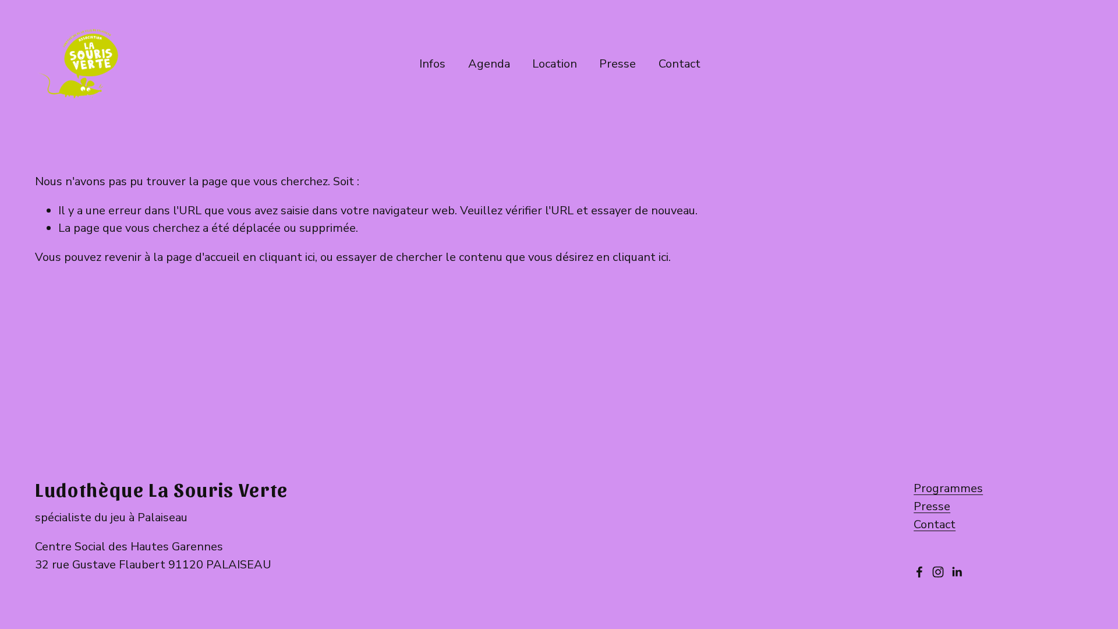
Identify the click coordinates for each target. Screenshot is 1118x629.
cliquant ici (287, 257)
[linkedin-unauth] (957, 572)
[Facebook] (919, 572)
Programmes (948, 488)
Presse (617, 64)
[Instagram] (938, 572)
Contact (935, 524)
